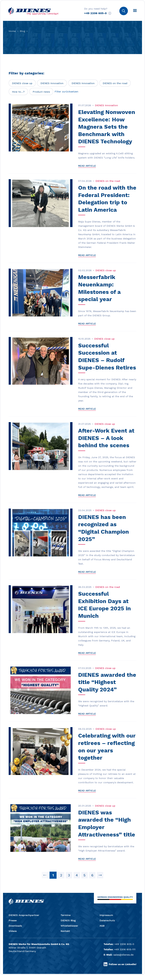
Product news (41, 91)
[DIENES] (33, 11)
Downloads (15, 925)
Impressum (106, 915)
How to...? (18, 91)
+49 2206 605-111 (124, 949)
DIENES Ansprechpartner (24, 915)
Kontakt (65, 931)
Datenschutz (107, 920)
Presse (13, 920)
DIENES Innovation (51, 83)
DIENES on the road (115, 83)
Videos (13, 931)
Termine (66, 915)
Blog (22, 31)
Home (12, 31)
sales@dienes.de (123, 954)
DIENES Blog (68, 920)
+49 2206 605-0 (95, 13)
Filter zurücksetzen (66, 91)
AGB (102, 925)
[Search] (123, 11)
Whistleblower (69, 925)
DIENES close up (22, 83)
